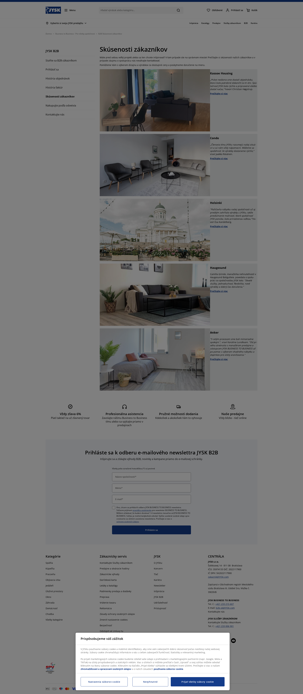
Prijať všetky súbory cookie (197, 681)
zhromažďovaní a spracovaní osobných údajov (106, 668)
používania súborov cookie (168, 668)
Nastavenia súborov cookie (104, 681)
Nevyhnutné (150, 681)
